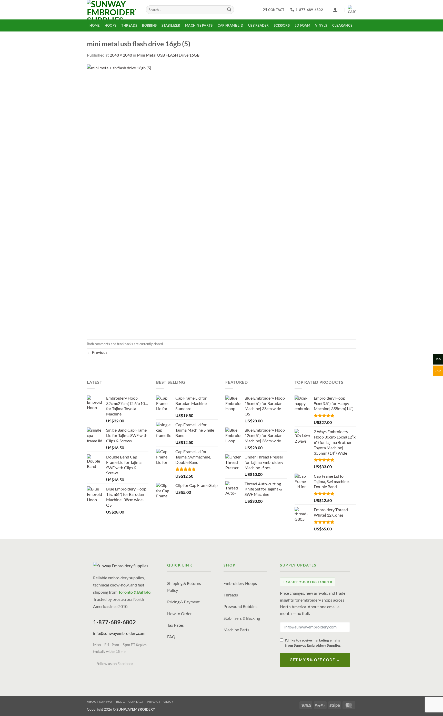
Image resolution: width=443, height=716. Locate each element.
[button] (335, 9)
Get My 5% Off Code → (315, 659)
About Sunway (100, 701)
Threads (129, 25)
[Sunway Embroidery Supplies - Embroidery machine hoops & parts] (112, 9)
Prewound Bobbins (240, 606)
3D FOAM (302, 25)
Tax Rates (175, 625)
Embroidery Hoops (240, 583)
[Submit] (229, 9)
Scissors (282, 25)
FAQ (171, 636)
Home (94, 25)
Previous (97, 352)
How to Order (179, 613)
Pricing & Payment (183, 601)
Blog (120, 701)
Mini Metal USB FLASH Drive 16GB (168, 54)
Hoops (110, 25)
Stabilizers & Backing (242, 618)
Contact (136, 701)
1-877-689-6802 (114, 622)
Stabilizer (171, 25)
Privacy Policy (160, 701)
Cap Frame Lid (230, 25)
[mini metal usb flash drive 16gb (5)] (221, 198)
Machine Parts (199, 25)
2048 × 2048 (121, 54)
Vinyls (321, 25)
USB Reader (258, 25)
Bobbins (149, 25)
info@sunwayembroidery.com (119, 633)
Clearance (342, 25)
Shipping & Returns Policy (184, 587)
